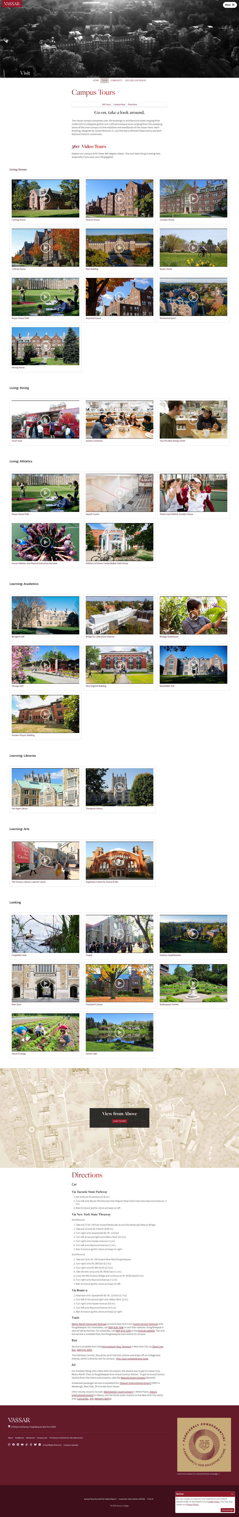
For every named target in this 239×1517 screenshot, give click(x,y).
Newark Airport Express (133, 1378)
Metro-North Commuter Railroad (89, 1324)
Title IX (150, 1499)
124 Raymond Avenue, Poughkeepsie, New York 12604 (33, 1427)
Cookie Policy (213, 1501)
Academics (19, 1437)
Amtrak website (146, 1331)
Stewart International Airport (135, 1383)
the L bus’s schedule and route (132, 1358)
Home (96, 80)
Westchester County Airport (118, 1392)
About (10, 1437)
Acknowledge (227, 1510)
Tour (104, 80)
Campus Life (42, 1437)
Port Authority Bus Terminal (116, 1346)
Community (116, 80)
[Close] (232, 1494)
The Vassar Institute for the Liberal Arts (66, 1437)
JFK (91, 1398)
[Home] (12, 3)
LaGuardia (83, 1398)
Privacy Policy (192, 1504)
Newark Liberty (103, 1398)
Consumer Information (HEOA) (132, 1499)
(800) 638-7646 (115, 1327)
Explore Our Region (135, 80)
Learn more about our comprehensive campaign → (198, 1474)
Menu (228, 5)
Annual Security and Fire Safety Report (100, 1499)
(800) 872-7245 (123, 1331)
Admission (30, 1437)
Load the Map (119, 1121)
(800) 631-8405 (84, 1350)
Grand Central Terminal (145, 1324)
